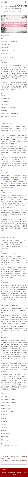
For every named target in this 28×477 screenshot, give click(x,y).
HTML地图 (14, 474)
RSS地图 (23, 472)
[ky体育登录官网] (4, 2)
